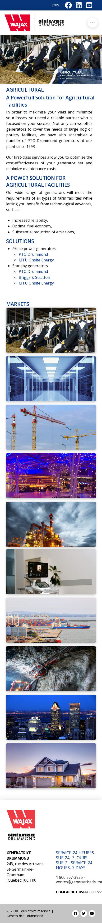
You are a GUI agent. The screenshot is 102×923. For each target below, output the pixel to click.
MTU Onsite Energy (36, 260)
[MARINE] (51, 620)
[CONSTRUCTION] (51, 427)
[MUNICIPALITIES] (51, 717)
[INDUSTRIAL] (51, 524)
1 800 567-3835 (67, 78)
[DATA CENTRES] (51, 378)
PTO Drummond (33, 254)
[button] (92, 23)
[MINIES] (51, 668)
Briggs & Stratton (34, 277)
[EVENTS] (51, 475)
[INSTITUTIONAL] (51, 571)
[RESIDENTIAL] (51, 765)
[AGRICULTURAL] (51, 330)
